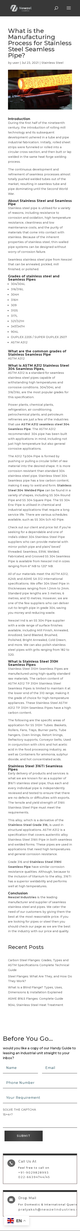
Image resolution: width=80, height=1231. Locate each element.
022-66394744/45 (34, 1177)
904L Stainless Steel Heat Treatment (35, 1005)
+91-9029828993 (33, 1172)
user (16, 63)
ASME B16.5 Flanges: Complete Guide (35, 998)
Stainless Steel (52, 63)
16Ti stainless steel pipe (27, 783)
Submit (23, 1136)
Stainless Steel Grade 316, (28, 825)
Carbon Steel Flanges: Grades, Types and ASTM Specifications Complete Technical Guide (38, 965)
